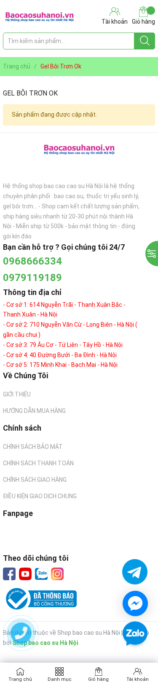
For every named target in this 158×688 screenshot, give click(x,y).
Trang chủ (20, 679)
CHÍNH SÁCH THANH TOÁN (38, 463)
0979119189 (32, 278)
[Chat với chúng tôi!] (135, 603)
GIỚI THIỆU (17, 394)
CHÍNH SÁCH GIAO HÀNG (35, 479)
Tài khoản (137, 679)
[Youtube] (25, 574)
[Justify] (145, 41)
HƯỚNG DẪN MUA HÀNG (34, 410)
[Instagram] (57, 574)
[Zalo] (41, 574)
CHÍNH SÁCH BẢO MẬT (33, 446)
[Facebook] (9, 574)
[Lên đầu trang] (135, 658)
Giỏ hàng (143, 21)
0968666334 (32, 261)
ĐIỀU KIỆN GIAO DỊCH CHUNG (40, 496)
